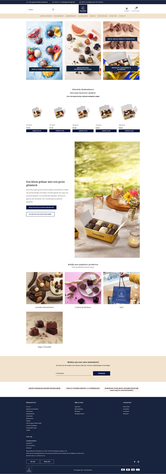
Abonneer (101, 373)
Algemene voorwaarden (32, 409)
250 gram (29, 125)
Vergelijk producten (79, 413)
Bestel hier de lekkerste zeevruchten (121, 39)
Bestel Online (46, 16)
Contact (122, 16)
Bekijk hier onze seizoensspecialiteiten (82, 68)
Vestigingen (102, 16)
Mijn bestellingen (79, 409)
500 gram (75, 125)
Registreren (77, 406)
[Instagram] (138, 462)
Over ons (113, 16)
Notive (90, 470)
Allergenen (83, 16)
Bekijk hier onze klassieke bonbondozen (41, 207)
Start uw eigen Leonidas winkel (33, 423)
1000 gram (122, 125)
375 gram (52, 125)
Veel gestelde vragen (31, 427)
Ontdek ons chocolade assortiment (40, 214)
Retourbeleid (29, 416)
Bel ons (33, 461)
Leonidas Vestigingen (31, 425)
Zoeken (53, 9)
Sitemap (28, 420)
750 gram (99, 125)
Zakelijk (28, 430)
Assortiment (71, 16)
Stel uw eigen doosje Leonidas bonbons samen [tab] (83, 96)
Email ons (47, 461)
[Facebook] (134, 462)
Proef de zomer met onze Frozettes (44, 69)
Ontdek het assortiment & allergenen (121, 68)
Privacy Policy (29, 411)
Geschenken (59, 16)
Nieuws (92, 16)
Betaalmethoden (30, 413)
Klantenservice (29, 418)
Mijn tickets (77, 411)
